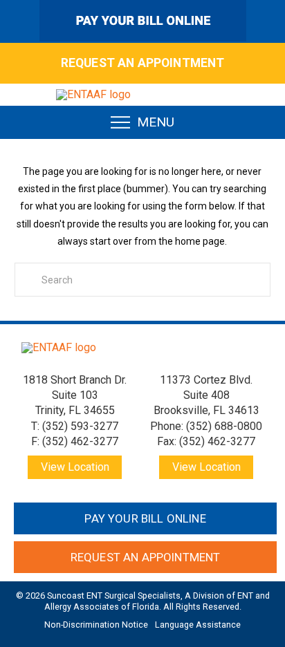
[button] (142, 122)
